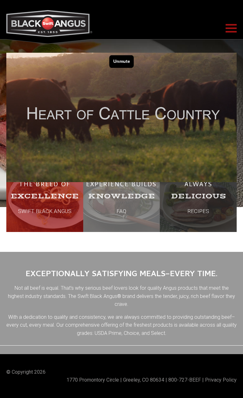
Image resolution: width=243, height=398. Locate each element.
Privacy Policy (221, 380)
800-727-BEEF (184, 380)
